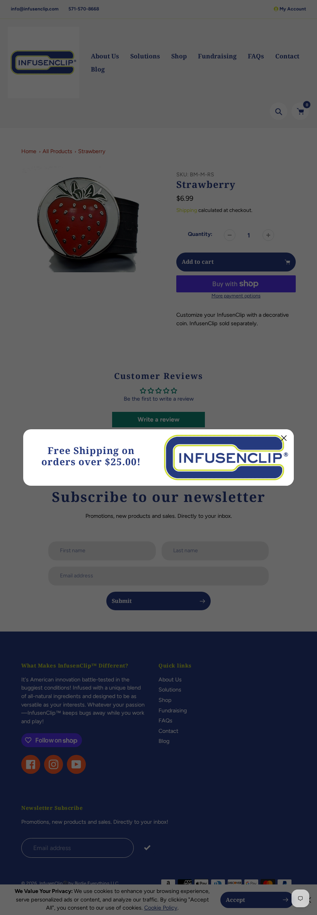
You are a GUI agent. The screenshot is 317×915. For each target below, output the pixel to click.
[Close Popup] (284, 438)
